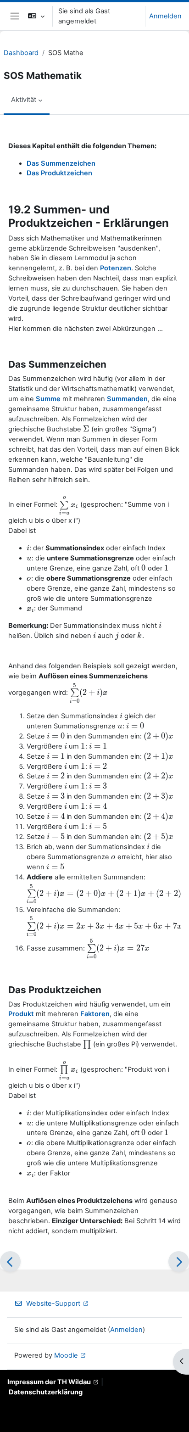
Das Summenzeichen (61, 163)
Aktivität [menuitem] (23, 99)
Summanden (127, 399)
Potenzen (115, 268)
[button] (36, 16)
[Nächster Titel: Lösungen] (178, 1261)
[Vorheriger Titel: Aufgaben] (10, 1261)
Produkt (21, 1014)
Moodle (66, 1355)
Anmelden (165, 16)
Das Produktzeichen (59, 173)
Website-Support (53, 1303)
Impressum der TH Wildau (49, 1382)
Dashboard (21, 53)
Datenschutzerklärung (46, 1392)
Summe (48, 399)
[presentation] (86, 429)
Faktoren (95, 1014)
